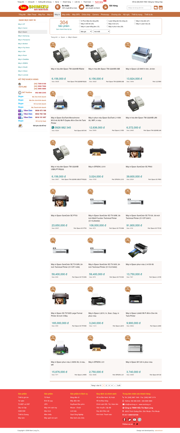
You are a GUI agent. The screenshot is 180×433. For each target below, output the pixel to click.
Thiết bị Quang (23, 414)
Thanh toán (87, 2)
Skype (20, 96)
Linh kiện (73, 411)
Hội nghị (126, 14)
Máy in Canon (22, 28)
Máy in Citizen (23, 71)
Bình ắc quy (48, 401)
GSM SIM (21, 411)
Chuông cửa (116, 14)
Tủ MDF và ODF (24, 404)
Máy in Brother (23, 43)
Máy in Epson (22, 32)
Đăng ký (151, 2)
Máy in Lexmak (23, 75)
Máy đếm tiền (75, 401)
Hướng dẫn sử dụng (44, 2)
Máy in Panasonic (24, 40)
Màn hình (47, 411)
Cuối (118, 385)
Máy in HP (21, 24)
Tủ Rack (47, 397)
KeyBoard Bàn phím (77, 404)
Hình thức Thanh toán (104, 414)
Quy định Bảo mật (102, 411)
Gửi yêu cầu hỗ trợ (39, 125)
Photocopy (105, 14)
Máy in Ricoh (22, 55)
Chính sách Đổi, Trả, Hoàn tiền (107, 404)
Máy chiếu (66, 14)
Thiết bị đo (148, 14)
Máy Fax (41, 14)
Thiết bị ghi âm (23, 397)
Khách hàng (67, 2)
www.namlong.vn (145, 404)
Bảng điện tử (74, 397)
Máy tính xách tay (50, 407)
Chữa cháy (86, 14)
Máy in (57, 14)
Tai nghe (21, 401)
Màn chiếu (48, 414)
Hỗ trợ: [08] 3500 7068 (139, 2)
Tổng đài (22, 14)
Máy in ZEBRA (23, 63)
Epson (63, 37)
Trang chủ (21, 2)
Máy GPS (76, 14)
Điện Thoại (32, 14)
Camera (95, 14)
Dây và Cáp (22, 407)
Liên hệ (77, 2)
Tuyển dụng (99, 2)
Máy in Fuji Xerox (24, 47)
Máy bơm (21, 418)
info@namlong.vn (131, 404)
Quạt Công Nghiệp (76, 414)
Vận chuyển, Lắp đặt (103, 407)
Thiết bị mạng (137, 14)
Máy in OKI (21, 51)
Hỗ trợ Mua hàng (102, 401)
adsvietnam (159, 430)
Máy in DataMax (23, 59)
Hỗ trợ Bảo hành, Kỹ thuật (105, 397)
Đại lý (57, 2)
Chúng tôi (31, 2)
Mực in (50, 14)
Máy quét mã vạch (50, 418)
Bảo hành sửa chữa (77, 418)
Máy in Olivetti (22, 67)
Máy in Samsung (23, 36)
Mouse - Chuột (75, 407)
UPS (46, 404)
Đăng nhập (159, 2)
